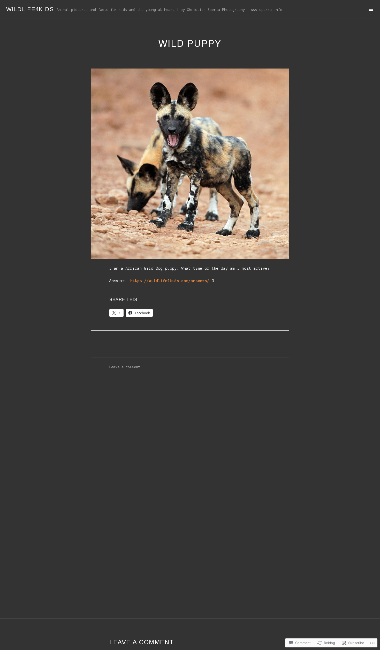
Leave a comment (124, 367)
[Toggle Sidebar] (370, 9)
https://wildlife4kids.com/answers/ (169, 281)
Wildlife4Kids (30, 9)
